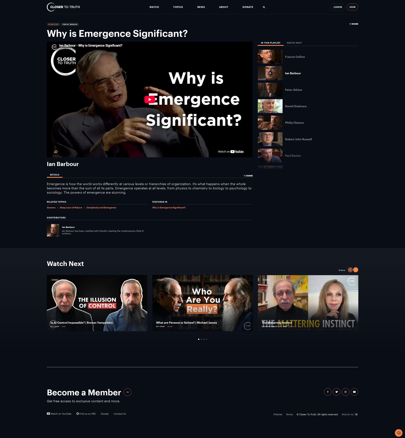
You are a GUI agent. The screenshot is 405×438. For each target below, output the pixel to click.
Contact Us (120, 413)
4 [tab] (206, 339)
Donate (248, 7)
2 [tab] (201, 339)
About (223, 7)
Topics (178, 7)
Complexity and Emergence (101, 207)
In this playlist (270, 43)
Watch (154, 7)
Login (338, 7)
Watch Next (294, 43)
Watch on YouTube (60, 413)
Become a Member (84, 392)
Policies (278, 414)
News (201, 7)
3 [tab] (203, 339)
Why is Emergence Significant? (168, 207)
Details (54, 175)
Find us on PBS (87, 413)
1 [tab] (198, 339)
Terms (289, 414)
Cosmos (51, 207)
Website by (348, 414)
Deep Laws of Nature (71, 207)
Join (352, 7)
